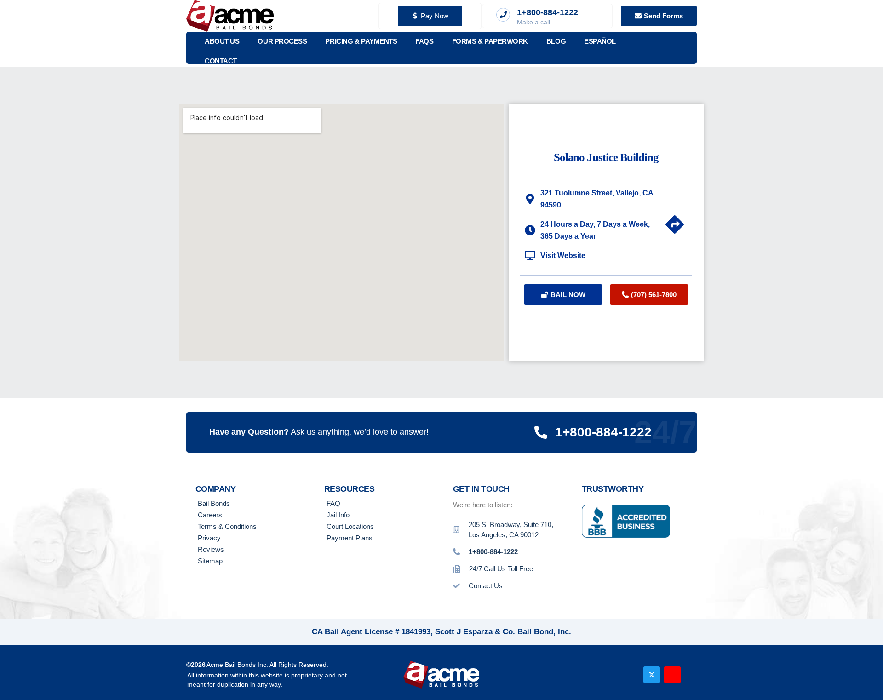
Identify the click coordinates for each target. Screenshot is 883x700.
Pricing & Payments (361, 41)
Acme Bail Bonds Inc (236, 664)
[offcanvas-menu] (684, 48)
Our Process (282, 41)
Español (600, 41)
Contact (221, 61)
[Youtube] (672, 674)
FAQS (424, 41)
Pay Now (434, 16)
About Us (222, 41)
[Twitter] (651, 674)
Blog (556, 41)
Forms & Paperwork (490, 41)
